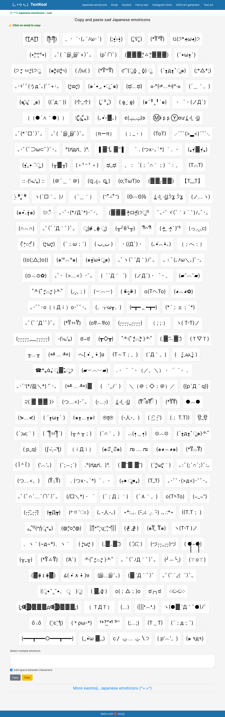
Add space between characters (33, 670)
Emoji (114, 4)
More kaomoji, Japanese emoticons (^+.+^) (112, 688)
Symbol (126, 4)
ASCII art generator (188, 4)
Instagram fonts (162, 4)
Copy (15, 677)
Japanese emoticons (94, 4)
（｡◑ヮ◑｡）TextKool (28, 4)
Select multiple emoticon (25, 650)
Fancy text (141, 4)
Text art (208, 4)
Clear (27, 677)
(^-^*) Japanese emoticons (27, 12)
